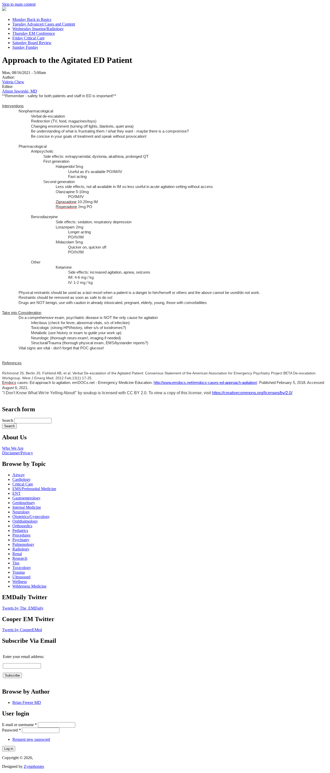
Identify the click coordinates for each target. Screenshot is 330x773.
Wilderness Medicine (29, 586)
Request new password (31, 739)
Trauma (18, 572)
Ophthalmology (25, 521)
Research (19, 558)
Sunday (25, 47)
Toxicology (21, 567)
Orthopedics (22, 526)
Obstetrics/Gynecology (31, 516)
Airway (18, 475)
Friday (28, 38)
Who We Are (12, 448)
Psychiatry (20, 540)
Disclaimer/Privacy (17, 453)
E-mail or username (19, 724)
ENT (16, 493)
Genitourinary (23, 502)
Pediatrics (20, 530)
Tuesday (43, 24)
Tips (15, 563)
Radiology (20, 549)
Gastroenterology (26, 498)
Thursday (33, 33)
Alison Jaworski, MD (19, 91)
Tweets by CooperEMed (22, 630)
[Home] (4, 9)
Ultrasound (21, 577)
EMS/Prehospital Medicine (34, 489)
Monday (31, 19)
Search (8, 420)
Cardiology (21, 479)
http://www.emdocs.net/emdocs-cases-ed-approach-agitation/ (205, 383)
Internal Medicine (26, 507)
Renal (17, 554)
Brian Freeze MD (26, 702)
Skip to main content (19, 4)
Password (11, 730)
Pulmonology (23, 544)
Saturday (32, 42)
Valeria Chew (13, 82)
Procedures (21, 535)
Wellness (19, 581)
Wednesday (38, 29)
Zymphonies (34, 766)
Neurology (21, 512)
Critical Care (22, 484)
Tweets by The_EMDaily (23, 608)
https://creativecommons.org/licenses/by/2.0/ (252, 393)
